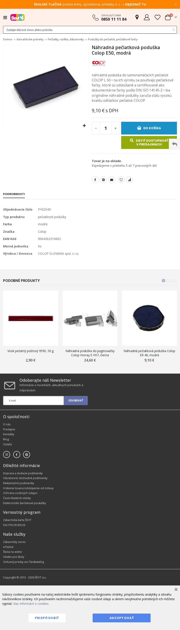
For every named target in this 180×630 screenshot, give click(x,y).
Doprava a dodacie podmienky (23, 473)
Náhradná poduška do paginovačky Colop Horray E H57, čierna (90, 353)
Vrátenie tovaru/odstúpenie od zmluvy (28, 488)
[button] (84, 126)
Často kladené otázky (17, 498)
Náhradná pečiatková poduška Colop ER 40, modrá (149, 353)
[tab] (14, 194)
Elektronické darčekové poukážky (24, 503)
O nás (7, 424)
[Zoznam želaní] (157, 17)
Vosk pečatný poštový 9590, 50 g (30, 351)
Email (111, 179)
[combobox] (90, 30)
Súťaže (7, 444)
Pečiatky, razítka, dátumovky (66, 39)
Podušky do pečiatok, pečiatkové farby (112, 39)
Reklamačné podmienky (18, 483)
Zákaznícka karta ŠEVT (17, 520)
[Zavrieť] (175, 589)
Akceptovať (122, 618)
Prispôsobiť (47, 618)
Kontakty (8, 434)
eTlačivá (8, 547)
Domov (7, 39)
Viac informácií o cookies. (31, 603)
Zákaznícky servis (14, 542)
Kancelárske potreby (30, 39)
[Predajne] (137, 17)
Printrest (103, 179)
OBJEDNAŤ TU (135, 4)
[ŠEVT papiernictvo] (17, 17)
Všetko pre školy (13, 557)
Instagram (6, 454)
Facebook (95, 179)
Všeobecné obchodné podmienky (25, 478)
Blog (6, 439)
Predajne (9, 429)
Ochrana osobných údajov (20, 493)
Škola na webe (12, 552)
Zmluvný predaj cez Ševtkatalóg (23, 562)
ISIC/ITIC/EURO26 (14, 525)
